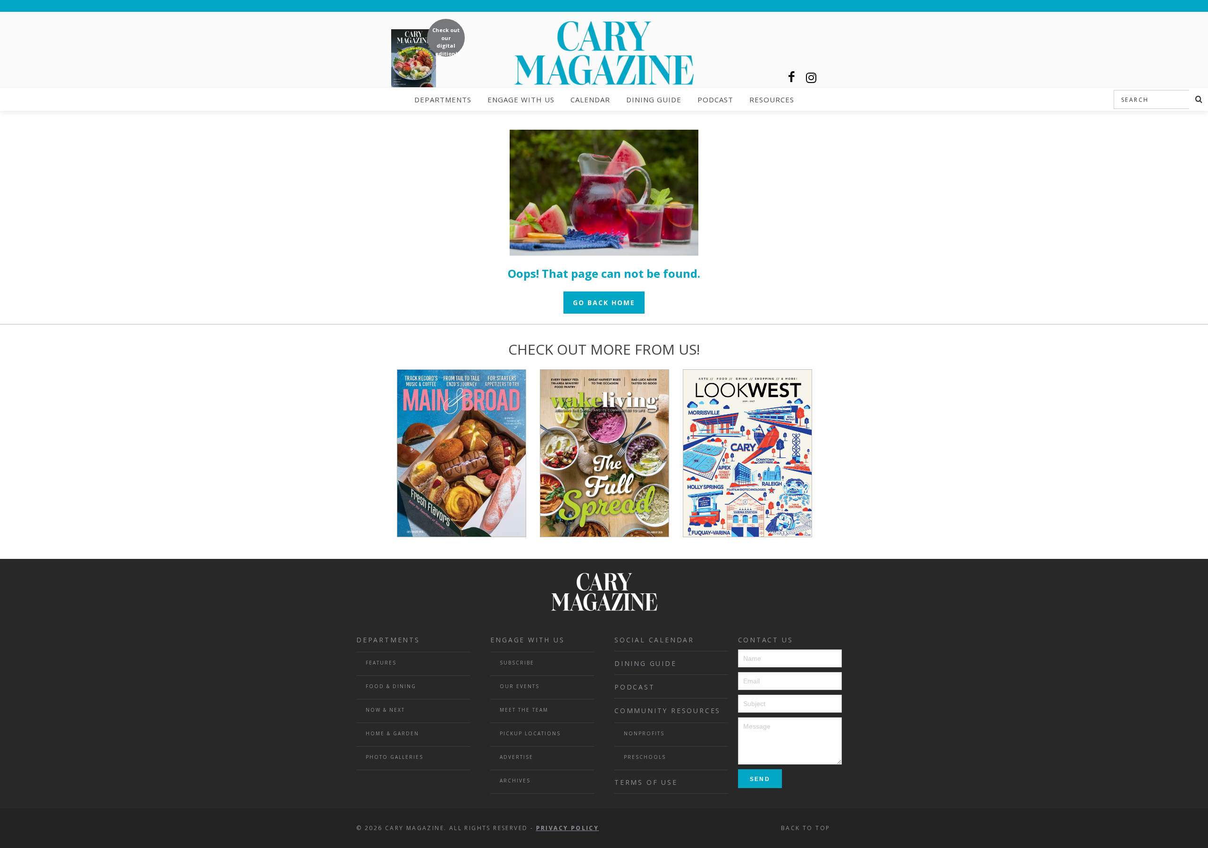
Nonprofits (644, 733)
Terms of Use (646, 782)
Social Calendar (654, 639)
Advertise (516, 757)
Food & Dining (391, 686)
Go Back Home (604, 302)
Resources (771, 99)
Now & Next (385, 710)
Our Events (519, 686)
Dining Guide (653, 99)
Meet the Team (524, 710)
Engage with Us (520, 99)
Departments (442, 99)
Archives (515, 780)
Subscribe (517, 662)
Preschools (645, 757)
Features (381, 662)
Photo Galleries (394, 757)
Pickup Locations (530, 733)
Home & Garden (392, 733)
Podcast (715, 99)
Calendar (590, 99)
